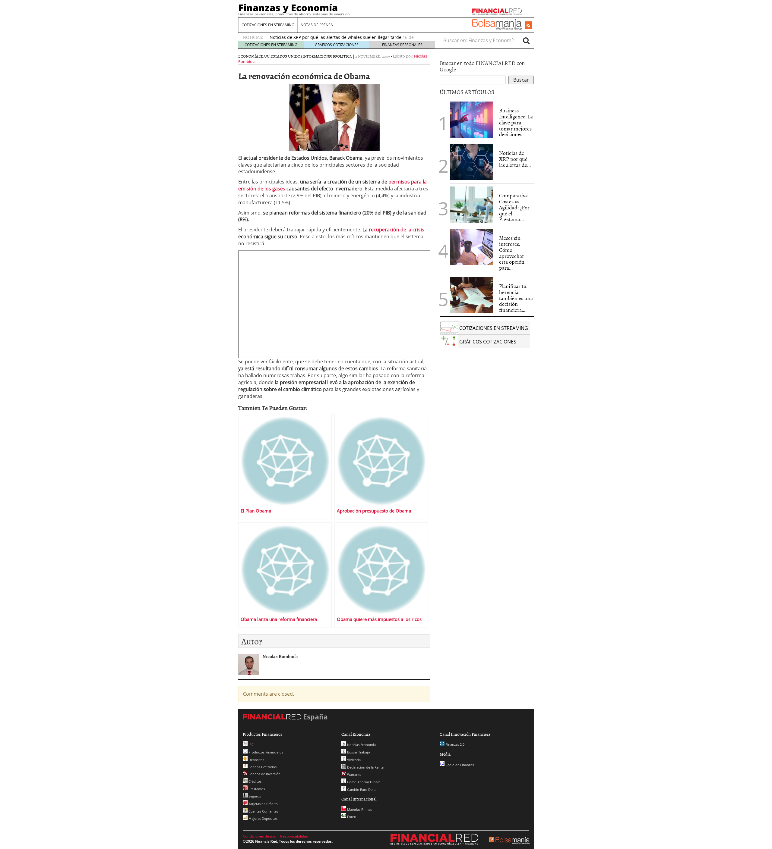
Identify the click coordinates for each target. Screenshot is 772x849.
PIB (332, 56)
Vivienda (353, 759)
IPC (251, 744)
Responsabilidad (294, 836)
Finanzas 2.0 (454, 744)
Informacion (315, 56)
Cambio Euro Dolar (361, 789)
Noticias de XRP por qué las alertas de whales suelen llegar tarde (335, 37)
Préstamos (256, 789)
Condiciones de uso (259, 836)
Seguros (254, 796)
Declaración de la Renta (365, 767)
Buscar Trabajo (358, 752)
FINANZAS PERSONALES (402, 44)
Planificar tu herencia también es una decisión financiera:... (516, 298)
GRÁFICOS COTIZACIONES (337, 44)
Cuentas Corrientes (263, 811)
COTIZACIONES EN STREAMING (268, 24)
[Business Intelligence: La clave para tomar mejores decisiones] (471, 120)
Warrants (353, 774)
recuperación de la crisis (396, 229)
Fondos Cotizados (262, 767)
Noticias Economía (361, 744)
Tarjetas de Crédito (263, 803)
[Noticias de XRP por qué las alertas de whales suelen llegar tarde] (471, 162)
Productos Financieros (265, 752)
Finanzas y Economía (288, 7)
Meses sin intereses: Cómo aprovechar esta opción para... (511, 253)
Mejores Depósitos (262, 818)
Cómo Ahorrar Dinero (363, 782)
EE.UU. (264, 56)
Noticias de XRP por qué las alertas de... (515, 159)
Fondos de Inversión (264, 774)
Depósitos (256, 759)
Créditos (254, 781)
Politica (343, 56)
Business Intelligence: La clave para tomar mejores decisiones (516, 122)
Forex (351, 816)
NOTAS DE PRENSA (317, 24)
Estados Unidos (286, 56)
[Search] (526, 40)
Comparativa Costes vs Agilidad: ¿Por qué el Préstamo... (514, 207)
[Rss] (528, 25)
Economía (248, 56)
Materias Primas (359, 809)
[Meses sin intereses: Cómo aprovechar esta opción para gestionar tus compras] (471, 247)
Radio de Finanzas (459, 765)
